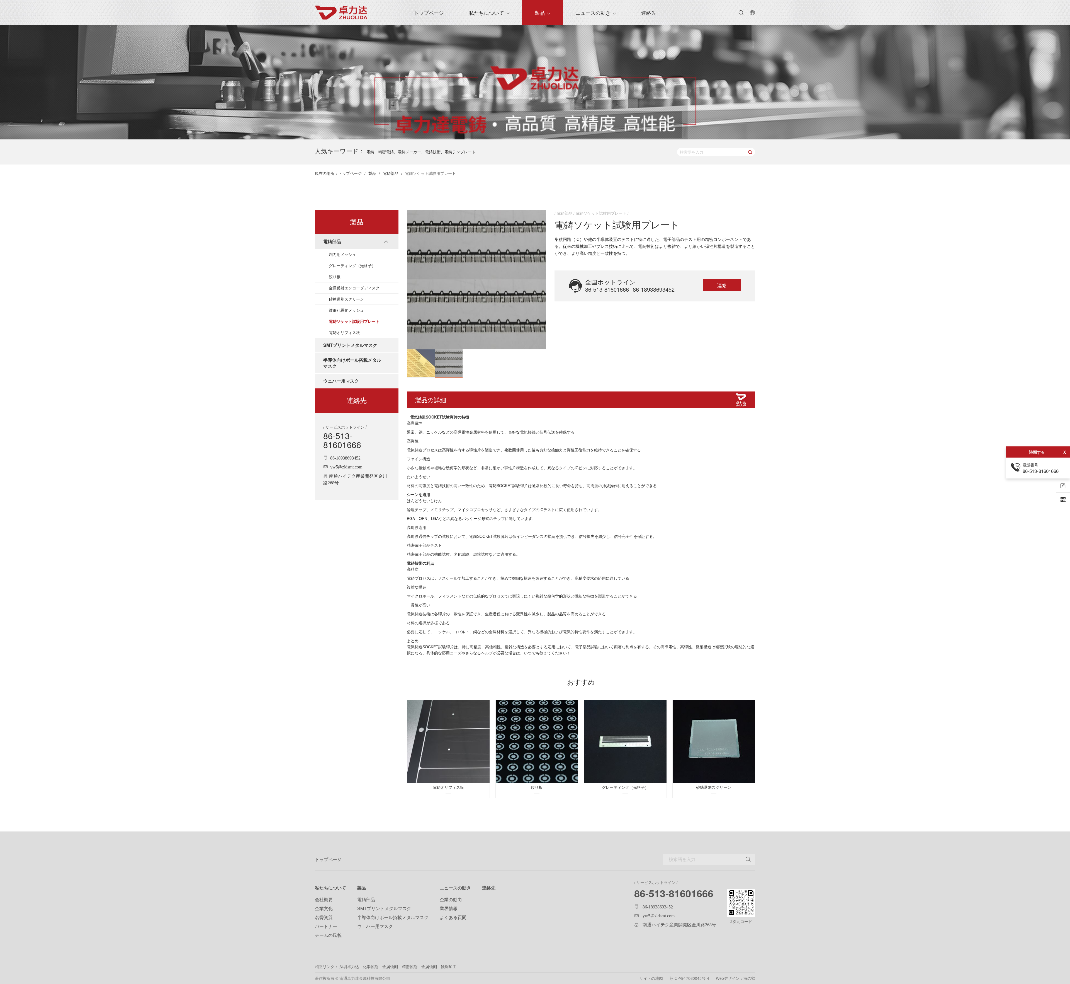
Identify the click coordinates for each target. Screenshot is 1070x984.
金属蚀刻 (390, 966)
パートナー (326, 926)
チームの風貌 (328, 935)
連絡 (722, 285)
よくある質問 (453, 917)
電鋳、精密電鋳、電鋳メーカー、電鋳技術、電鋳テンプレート (421, 151)
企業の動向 (451, 899)
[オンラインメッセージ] (1063, 485)
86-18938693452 (345, 458)
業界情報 (449, 908)
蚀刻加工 (448, 966)
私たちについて (486, 12)
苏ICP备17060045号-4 (689, 978)
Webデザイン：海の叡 (735, 978)
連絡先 (648, 12)
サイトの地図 (651, 978)
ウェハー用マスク (375, 926)
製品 (540, 12)
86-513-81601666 (342, 440)
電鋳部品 (390, 173)
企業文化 (324, 908)
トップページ (350, 173)
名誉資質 (324, 917)
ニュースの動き (593, 12)
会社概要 (324, 899)
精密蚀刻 (409, 966)
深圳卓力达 (349, 966)
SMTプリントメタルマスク (384, 908)
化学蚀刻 (371, 966)
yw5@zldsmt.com (346, 467)
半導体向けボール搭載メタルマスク (393, 917)
